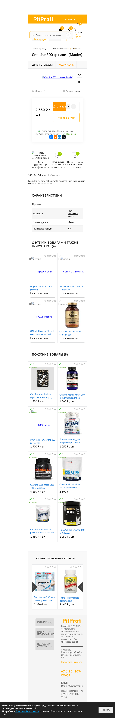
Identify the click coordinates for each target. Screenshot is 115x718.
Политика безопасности (27, 711)
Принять (106, 710)
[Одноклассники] (55, 137)
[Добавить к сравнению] (79, 81)
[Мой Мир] (59, 137)
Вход (34, 19)
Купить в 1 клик (66, 117)
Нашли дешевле (65, 131)
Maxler (71, 222)
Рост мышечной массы (73, 213)
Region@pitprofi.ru (72, 685)
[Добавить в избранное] (79, 75)
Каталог (68, 19)
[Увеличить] (57, 77)
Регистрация (40, 39)
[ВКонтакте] (51, 137)
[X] (64, 137)
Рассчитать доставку (48, 134)
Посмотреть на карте (71, 662)
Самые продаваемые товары (55, 558)
